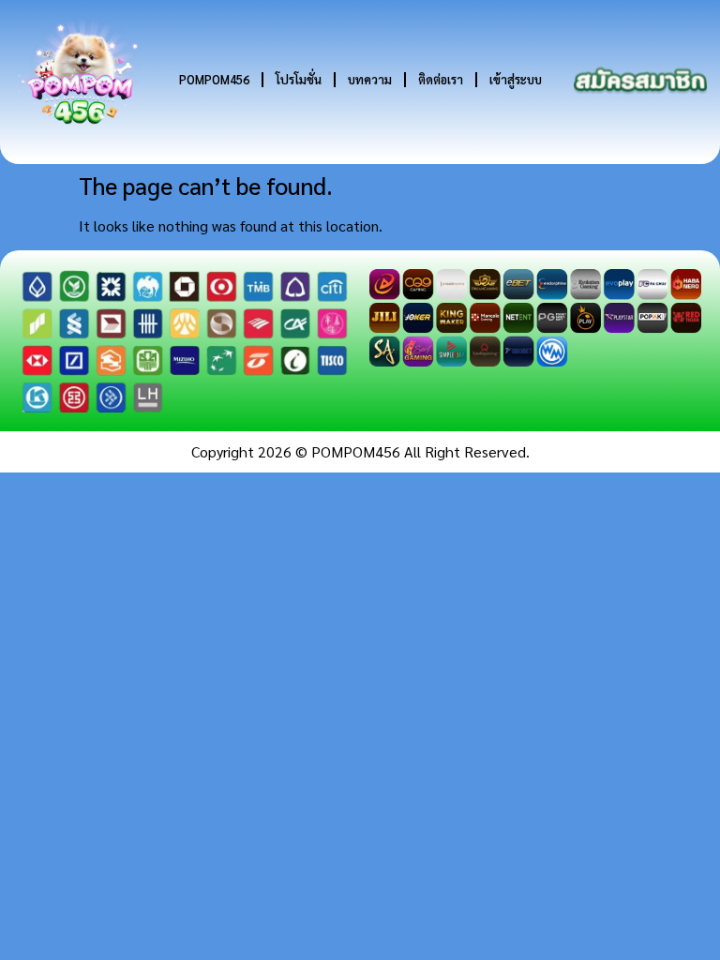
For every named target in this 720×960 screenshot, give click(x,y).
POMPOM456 (214, 79)
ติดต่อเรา (440, 79)
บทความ (370, 79)
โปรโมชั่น (299, 79)
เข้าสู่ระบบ (515, 79)
